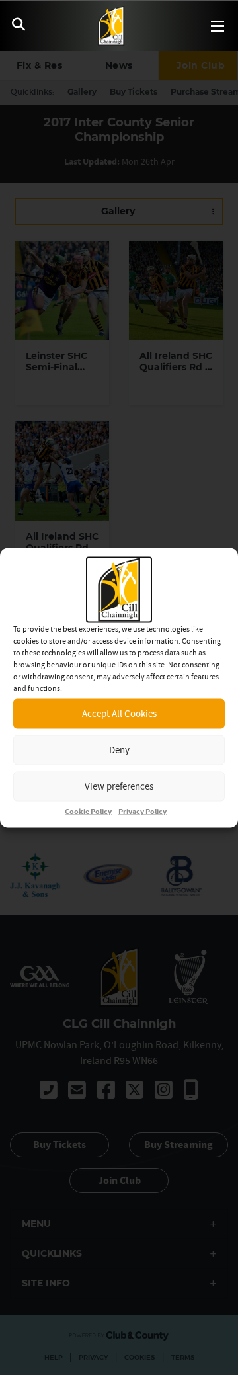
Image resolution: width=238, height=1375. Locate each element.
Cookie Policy (88, 811)
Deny (119, 749)
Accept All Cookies (119, 713)
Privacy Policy (142, 811)
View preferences (119, 786)
